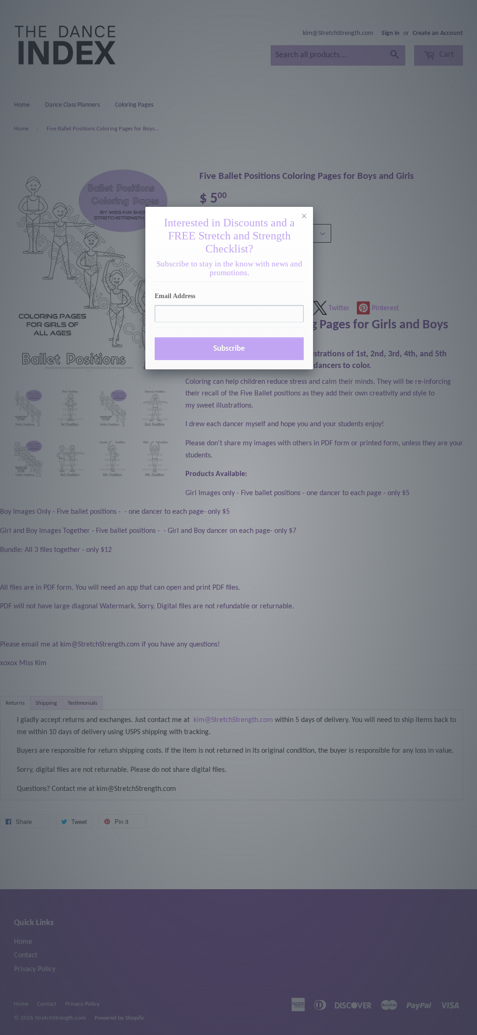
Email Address (175, 296)
